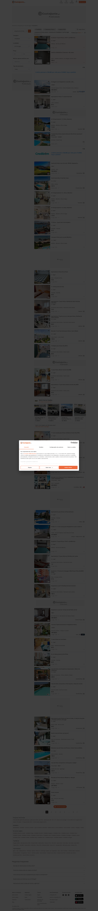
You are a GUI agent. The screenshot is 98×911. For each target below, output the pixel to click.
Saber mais (48, 467)
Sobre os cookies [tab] (72, 447)
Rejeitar (30, 467)
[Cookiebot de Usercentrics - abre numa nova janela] (72, 443)
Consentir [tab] (26, 447)
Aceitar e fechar (68, 467)
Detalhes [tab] (41, 447)
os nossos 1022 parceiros (30, 453)
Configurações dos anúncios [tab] (56, 447)
